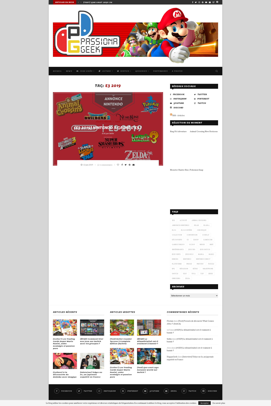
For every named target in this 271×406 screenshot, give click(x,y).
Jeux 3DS (191, 249)
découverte (177, 240)
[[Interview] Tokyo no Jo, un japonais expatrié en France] (92, 361)
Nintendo (187, 259)
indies (202, 244)
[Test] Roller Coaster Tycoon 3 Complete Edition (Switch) (121, 341)
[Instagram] (199, 2)
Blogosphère (186, 230)
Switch (117, 122)
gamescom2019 (178, 244)
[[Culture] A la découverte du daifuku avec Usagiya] (65, 361)
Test (185, 274)
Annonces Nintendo (104, 122)
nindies (175, 259)
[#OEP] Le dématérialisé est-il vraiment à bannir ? (147, 341)
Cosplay (205, 235)
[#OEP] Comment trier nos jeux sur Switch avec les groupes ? (91, 341)
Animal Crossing (199, 220)
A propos (177, 71)
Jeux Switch (205, 249)
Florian (170, 321)
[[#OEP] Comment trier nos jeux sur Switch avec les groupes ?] (92, 328)
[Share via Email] (134, 165)
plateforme (177, 264)
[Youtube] (206, 2)
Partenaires (160, 71)
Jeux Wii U (189, 254)
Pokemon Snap (196, 169)
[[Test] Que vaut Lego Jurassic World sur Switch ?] (149, 356)
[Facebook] (192, 2)
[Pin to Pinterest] (130, 165)
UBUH (210, 274)
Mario (211, 254)
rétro (195, 269)
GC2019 (192, 244)
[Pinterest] (202, 2)
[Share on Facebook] (122, 165)
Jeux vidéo (85, 71)
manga (201, 254)
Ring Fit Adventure (178, 131)
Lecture (106, 71)
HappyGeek (172, 356)
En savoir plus (219, 403)
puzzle (211, 264)
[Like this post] (118, 165)
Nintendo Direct (203, 259)
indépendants (178, 249)
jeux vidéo (176, 254)
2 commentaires (106, 165)
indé (211, 244)
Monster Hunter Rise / (180, 169)
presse (189, 264)
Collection (177, 235)
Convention (192, 235)
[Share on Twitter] (126, 165)
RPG (173, 269)
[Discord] (217, 2)
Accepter (204, 403)
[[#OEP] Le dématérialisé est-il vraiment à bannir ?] (149, 328)
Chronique (201, 230)
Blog (174, 230)
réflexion (184, 269)
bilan (196, 225)
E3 (188, 240)
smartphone (208, 269)
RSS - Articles (178, 115)
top (202, 274)
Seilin (111, 133)
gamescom (207, 240)
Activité (183, 220)
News (69, 71)
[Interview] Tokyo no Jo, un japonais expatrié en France (91, 374)
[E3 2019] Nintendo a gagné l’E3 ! (108, 127)
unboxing (176, 278)
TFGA (194, 274)
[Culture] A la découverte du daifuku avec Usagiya (65, 374)
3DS (173, 220)
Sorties (124, 71)
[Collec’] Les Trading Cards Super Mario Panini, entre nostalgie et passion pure (64, 344)
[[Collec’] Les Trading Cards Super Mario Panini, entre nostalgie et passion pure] (65, 328)
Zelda (187, 278)
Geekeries (141, 71)
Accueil (57, 71)
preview (200, 264)
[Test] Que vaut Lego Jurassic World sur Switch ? (148, 369)
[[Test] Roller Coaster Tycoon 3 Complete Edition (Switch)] (122, 328)
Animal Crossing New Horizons (204, 131)
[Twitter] (196, 2)
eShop (195, 240)
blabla (206, 225)
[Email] (210, 2)
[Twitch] (213, 2)
